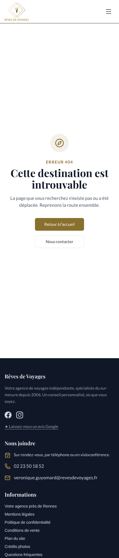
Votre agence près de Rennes (31, 506)
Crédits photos (17, 546)
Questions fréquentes (23, 554)
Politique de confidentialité (28, 522)
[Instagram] (19, 415)
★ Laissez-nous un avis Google (31, 426)
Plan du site (15, 538)
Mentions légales (19, 514)
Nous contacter (59, 241)
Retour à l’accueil (59, 224)
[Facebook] (8, 415)
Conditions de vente (22, 530)
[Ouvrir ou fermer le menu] (108, 11)
